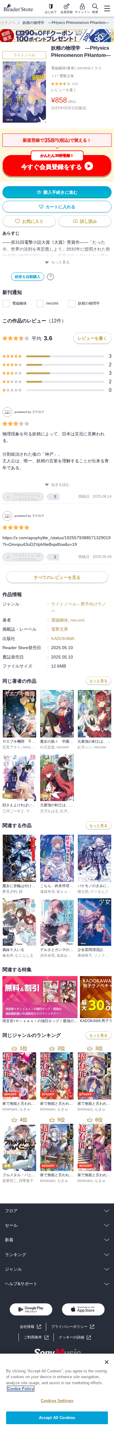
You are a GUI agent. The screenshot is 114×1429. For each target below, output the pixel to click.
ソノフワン (103, 955)
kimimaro (10, 1109)
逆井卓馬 (47, 955)
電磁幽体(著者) (63, 68)
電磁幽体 (19, 303)
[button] (75, 1337)
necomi (52, 303)
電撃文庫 (66, 76)
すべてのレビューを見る (57, 577)
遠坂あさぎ (66, 955)
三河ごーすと (13, 811)
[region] (57, 1391)
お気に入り (32, 221)
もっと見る (60, 262)
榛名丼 (7, 955)
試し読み (88, 221)
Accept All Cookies (57, 1417)
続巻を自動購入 (27, 277)
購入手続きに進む (60, 192)
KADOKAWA (62, 638)
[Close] (106, 1362)
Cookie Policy (21, 1388)
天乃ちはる (49, 811)
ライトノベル (24, 55)
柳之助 (83, 891)
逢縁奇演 (47, 891)
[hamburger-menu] (107, 8)
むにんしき (24, 955)
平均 (36, 338)
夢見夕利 (9, 891)
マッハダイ (35, 811)
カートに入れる (60, 206)
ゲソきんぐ (99, 891)
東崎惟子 (85, 955)
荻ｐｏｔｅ (66, 891)
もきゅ (24, 1109)
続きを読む (60, 485)
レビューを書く (64, 90)
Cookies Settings (57, 1400)
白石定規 (47, 747)
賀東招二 (9, 1181)
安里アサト (11, 747)
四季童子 (26, 1181)
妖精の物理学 (89, 303)
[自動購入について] (50, 276)
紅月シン (85, 747)
